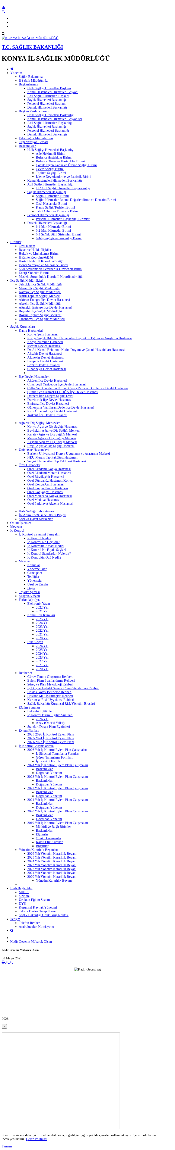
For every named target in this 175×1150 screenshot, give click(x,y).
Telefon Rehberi (30, 923)
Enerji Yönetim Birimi (34, 273)
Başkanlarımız (28, 84)
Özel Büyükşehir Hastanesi (45, 476)
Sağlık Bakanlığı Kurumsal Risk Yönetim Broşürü (61, 703)
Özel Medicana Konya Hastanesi (49, 496)
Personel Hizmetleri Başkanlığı (48, 130)
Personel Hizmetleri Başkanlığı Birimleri (63, 219)
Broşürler (42, 846)
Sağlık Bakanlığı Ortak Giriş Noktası (44, 915)
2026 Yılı (42, 646)
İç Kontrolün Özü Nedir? (44, 557)
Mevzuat (16, 526)
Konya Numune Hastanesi (45, 342)
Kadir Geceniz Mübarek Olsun (31, 941)
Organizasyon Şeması (33, 142)
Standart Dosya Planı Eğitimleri (48, 726)
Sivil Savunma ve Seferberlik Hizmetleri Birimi (50, 269)
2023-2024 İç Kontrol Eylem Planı (50, 738)
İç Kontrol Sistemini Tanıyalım (39, 534)
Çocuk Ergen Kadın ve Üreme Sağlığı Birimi (66, 165)
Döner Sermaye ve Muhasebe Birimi (43, 265)
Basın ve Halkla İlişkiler (35, 249)
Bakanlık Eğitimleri (40, 711)
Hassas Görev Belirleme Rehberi (49, 692)
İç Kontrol (17, 530)
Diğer (31, 588)
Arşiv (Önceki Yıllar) (50, 723)
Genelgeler (34, 573)
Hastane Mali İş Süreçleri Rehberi (50, 696)
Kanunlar (33, 565)
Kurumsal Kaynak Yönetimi (38, 907)
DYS (22, 903)
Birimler (15, 242)
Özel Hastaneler (29, 465)
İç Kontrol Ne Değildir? (43, 542)
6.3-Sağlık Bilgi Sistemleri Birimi (58, 234)
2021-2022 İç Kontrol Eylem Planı (50, 742)
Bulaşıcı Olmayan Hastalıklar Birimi (60, 161)
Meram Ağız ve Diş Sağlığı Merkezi (51, 438)
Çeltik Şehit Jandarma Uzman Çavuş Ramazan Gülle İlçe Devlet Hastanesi (77, 388)
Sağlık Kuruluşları (22, 326)
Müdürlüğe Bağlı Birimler (53, 826)
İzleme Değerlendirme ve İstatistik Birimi (63, 176)
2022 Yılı (42, 607)
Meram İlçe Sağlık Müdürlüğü (39, 288)
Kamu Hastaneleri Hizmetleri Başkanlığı (54, 119)
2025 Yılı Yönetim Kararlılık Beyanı (51, 857)
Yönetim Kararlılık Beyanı (54, 880)
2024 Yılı (42, 623)
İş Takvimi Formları (49, 761)
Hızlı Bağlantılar (21, 888)
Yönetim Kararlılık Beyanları (38, 849)
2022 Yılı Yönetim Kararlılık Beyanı (51, 869)
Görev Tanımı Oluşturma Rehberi (50, 676)
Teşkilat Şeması (29, 592)
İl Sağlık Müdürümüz (33, 80)
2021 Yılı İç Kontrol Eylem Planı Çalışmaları (57, 799)
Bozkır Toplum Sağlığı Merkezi (40, 315)
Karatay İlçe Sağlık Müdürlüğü (40, 292)
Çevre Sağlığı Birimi (50, 169)
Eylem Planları (29, 730)
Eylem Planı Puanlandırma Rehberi (51, 680)
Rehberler (25, 673)
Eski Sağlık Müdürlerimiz (36, 138)
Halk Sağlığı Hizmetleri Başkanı (49, 88)
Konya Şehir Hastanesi (42, 334)
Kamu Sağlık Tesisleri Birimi (55, 207)
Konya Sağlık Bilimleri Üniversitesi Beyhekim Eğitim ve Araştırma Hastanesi (79, 338)
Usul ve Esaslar (37, 584)
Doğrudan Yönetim (49, 773)
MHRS (24, 892)
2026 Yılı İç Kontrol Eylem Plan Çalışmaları (57, 749)
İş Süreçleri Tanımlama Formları (57, 753)
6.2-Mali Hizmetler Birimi (53, 230)
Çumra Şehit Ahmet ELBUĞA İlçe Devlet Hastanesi (62, 392)
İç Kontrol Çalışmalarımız (36, 746)
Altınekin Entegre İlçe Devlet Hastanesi (45, 307)
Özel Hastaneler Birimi (51, 203)
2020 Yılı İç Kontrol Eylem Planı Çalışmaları (57, 811)
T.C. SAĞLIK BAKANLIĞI (32, 47)
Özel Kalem (27, 246)
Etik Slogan (35, 642)
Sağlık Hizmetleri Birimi (52, 196)
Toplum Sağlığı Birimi (51, 173)
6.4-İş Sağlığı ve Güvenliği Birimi (59, 238)
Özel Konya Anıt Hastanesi (45, 484)
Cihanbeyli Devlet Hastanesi (46, 369)
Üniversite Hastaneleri (34, 449)
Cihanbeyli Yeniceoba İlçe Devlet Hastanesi (56, 384)
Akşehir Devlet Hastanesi (44, 353)
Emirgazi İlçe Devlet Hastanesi (48, 403)
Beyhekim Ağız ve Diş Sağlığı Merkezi (53, 430)
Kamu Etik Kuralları (41, 615)
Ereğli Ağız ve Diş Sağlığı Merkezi (50, 446)
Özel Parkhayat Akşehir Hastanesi (50, 503)
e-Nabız (24, 896)
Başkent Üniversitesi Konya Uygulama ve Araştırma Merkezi (68, 453)
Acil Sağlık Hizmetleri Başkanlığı (50, 123)
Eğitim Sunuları (29, 707)
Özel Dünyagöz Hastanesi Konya (50, 480)
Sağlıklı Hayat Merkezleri (36, 519)
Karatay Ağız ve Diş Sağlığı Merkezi (52, 434)
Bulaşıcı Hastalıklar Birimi (53, 157)
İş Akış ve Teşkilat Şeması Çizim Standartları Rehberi (63, 688)
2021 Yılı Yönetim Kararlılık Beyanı (51, 873)
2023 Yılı (42, 626)
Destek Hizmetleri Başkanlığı (47, 107)
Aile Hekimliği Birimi (50, 153)
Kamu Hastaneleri (31, 330)
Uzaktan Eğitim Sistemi (35, 899)
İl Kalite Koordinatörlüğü (36, 257)
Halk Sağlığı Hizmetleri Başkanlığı (50, 115)
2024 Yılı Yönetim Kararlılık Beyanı (51, 861)
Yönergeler (34, 580)
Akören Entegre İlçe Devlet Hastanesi (44, 299)
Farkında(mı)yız (29, 599)
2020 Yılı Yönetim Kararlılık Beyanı (51, 876)
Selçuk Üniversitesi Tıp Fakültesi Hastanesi (56, 461)
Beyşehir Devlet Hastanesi (45, 361)
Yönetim (16, 73)
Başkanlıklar (27, 146)
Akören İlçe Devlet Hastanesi (47, 380)
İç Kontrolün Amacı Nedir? (45, 546)
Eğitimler (42, 834)
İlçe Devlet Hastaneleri (34, 376)
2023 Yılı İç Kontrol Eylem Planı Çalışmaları (57, 776)
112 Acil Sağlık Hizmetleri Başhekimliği (63, 188)
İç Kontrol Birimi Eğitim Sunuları (50, 715)
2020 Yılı (42, 638)
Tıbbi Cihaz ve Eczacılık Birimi (57, 211)
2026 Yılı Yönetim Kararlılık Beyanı (51, 853)
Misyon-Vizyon (29, 596)
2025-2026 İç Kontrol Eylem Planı (50, 734)
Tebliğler (33, 576)
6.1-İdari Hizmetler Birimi (53, 226)
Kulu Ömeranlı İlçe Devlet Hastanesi (52, 411)
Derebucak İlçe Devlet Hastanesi (49, 399)
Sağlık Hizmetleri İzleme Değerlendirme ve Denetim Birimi (76, 199)
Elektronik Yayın (38, 603)
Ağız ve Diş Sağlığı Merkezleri (40, 423)
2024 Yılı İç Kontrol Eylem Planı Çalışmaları (57, 765)
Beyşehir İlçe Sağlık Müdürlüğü (40, 311)
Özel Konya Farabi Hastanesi (47, 488)
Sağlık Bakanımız (31, 76)
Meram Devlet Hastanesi (44, 346)
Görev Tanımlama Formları (54, 757)
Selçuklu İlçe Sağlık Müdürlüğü (40, 284)
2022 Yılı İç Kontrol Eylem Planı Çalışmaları (57, 788)
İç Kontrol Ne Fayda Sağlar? (46, 549)
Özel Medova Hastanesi (43, 499)
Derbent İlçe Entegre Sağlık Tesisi (50, 396)
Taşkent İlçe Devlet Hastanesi (47, 415)
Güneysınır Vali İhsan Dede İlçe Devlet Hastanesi (60, 407)
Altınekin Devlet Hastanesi (45, 357)
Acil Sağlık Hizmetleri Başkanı (48, 96)
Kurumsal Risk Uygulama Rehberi (50, 699)
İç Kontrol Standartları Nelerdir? (49, 553)
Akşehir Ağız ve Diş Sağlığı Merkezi (52, 442)
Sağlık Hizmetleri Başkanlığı (46, 99)
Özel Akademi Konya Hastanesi (49, 469)
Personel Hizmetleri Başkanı (46, 103)
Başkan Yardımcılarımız (35, 111)
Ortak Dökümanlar (48, 838)
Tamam (7, 1146)
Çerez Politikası (36, 1139)
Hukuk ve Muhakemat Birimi (38, 253)
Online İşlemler (20, 523)
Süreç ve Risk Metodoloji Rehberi (50, 684)
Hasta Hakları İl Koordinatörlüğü (41, 261)
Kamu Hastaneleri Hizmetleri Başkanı (52, 92)
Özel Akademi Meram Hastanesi (49, 473)
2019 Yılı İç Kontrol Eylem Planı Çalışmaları (57, 823)
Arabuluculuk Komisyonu (36, 926)
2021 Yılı (42, 611)
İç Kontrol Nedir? (39, 538)
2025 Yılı (42, 619)
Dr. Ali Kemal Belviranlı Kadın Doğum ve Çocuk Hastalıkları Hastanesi (76, 349)
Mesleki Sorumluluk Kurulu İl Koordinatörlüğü (51, 276)
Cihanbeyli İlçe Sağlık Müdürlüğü (42, 319)
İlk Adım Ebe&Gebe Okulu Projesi (42, 515)
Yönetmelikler (37, 569)
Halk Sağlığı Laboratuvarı (36, 511)
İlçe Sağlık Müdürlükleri (26, 280)
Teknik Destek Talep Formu (38, 911)
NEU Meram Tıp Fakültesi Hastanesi (52, 457)
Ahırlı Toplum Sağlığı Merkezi (39, 296)
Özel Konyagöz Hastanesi (45, 492)
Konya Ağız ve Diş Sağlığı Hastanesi (52, 426)
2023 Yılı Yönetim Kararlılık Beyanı (51, 865)
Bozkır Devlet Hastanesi (43, 365)
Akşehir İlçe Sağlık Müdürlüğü (40, 303)
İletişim (15, 919)
